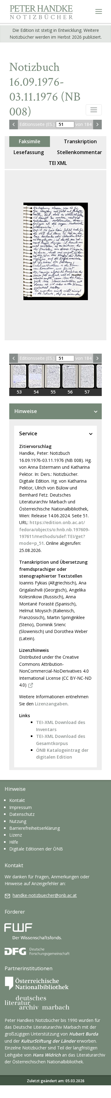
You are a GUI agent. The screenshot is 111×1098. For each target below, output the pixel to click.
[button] (94, 109)
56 (70, 392)
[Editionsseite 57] (87, 376)
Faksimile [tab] (29, 141)
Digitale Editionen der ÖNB (36, 849)
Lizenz (15, 835)
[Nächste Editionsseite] (97, 124)
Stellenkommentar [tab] (79, 152)
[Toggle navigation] (99, 11)
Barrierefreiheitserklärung (34, 828)
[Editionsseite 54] (36, 376)
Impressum (20, 807)
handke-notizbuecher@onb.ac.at (45, 895)
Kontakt (17, 800)
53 (19, 392)
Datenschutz (22, 814)
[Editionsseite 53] (19, 376)
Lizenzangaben (51, 704)
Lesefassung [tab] (29, 152)
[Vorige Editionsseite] (13, 124)
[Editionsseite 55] (53, 376)
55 (53, 392)
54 (36, 392)
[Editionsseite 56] (70, 376)
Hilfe (13, 842)
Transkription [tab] (80, 141)
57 (86, 392)
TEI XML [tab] (58, 163)
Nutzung (17, 821)
